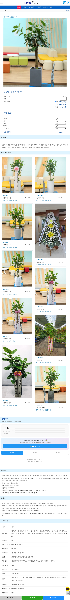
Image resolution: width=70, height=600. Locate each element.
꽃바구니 (24, 7)
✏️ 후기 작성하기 (35, 446)
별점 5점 (58, 452)
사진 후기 (35, 452)
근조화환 (31, 7)
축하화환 (38, 7)
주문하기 (54, 597)
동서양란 (45, 7)
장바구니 (11, 597)
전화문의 (33, 597)
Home (19, 7)
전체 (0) (12, 452)
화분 (51, 7)
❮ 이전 (3, 10)
